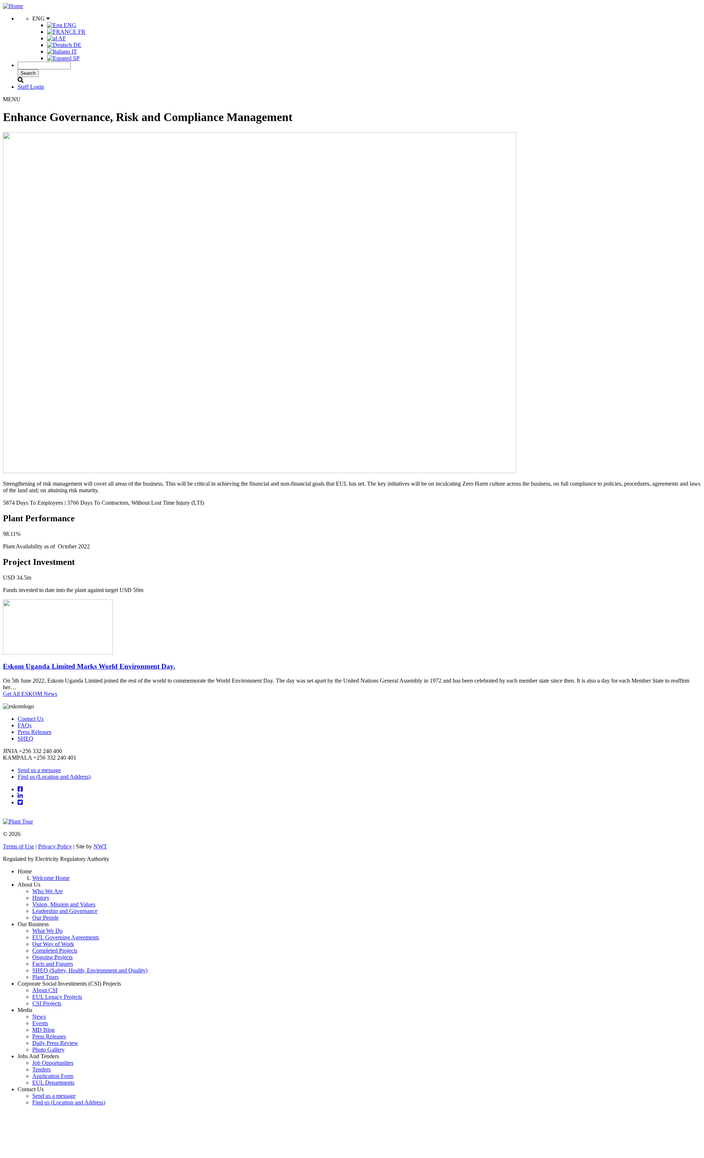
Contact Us (31, 719)
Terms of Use (18, 846)
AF (61, 38)
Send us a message (39, 770)
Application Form (52, 1076)
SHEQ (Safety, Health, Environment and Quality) (89, 970)
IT (73, 51)
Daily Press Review (55, 1043)
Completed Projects (54, 950)
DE (76, 45)
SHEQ (25, 738)
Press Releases (34, 732)
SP (76, 58)
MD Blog (43, 1030)
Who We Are (47, 891)
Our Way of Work (53, 944)
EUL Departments (53, 1083)
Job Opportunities (52, 1063)
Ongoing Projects (52, 957)
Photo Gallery (48, 1049)
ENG (69, 25)
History (41, 898)
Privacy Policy (55, 846)
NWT (100, 846)
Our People (45, 917)
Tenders (41, 1069)
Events (40, 1023)
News (39, 1016)
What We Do (47, 931)
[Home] (13, 6)
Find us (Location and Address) (54, 777)
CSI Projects (46, 1003)
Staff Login (31, 87)
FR (81, 32)
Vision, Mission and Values (63, 904)
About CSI (45, 990)
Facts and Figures (52, 964)
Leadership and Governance (65, 911)
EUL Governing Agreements (65, 937)
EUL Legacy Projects (57, 997)
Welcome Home (51, 878)
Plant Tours (45, 977)
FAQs (25, 725)
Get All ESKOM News (30, 694)
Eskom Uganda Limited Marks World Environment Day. (89, 666)
